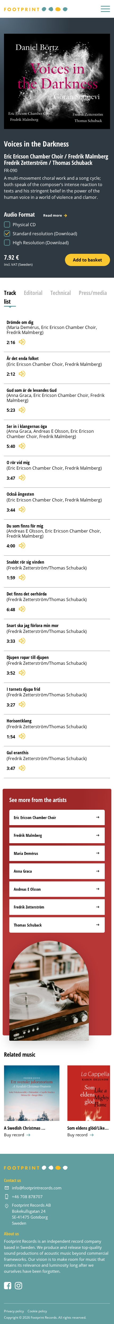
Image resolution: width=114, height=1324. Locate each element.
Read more (52, 215)
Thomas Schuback (28, 925)
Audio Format (33, 214)
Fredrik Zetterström (29, 907)
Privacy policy (14, 1311)
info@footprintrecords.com (37, 1187)
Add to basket (87, 260)
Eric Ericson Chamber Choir (35, 817)
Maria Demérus (26, 853)
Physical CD (24, 225)
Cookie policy (37, 1311)
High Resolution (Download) (41, 243)
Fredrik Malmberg (28, 835)
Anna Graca (23, 871)
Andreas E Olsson (27, 889)
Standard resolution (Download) (45, 234)
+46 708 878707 (27, 1196)
